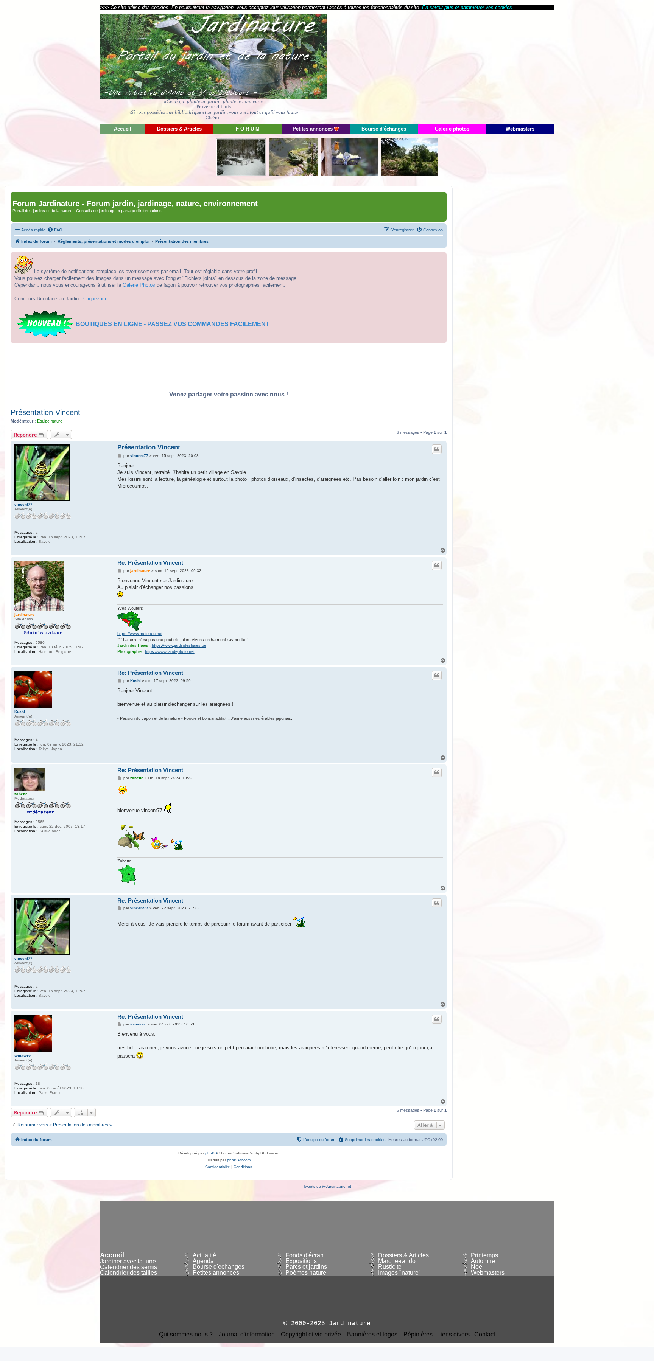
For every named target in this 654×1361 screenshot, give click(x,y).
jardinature (24, 614)
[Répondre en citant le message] (437, 449)
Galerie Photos (139, 285)
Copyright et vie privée (311, 1334)
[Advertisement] (486, 66)
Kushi (19, 712)
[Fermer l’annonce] (440, 258)
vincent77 (23, 504)
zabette (21, 794)
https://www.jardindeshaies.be (179, 645)
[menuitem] (54, 230)
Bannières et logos (372, 1334)
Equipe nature (49, 421)
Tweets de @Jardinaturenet (327, 1186)
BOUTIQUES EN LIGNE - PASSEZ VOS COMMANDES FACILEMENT (172, 324)
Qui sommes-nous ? (186, 1334)
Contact (484, 1334)
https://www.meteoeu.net (139, 633)
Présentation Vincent (45, 412)
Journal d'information (247, 1334)
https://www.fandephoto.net (170, 651)
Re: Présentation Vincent (150, 562)
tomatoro (22, 1055)
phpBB (211, 1153)
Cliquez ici (94, 298)
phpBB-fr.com (239, 1160)
